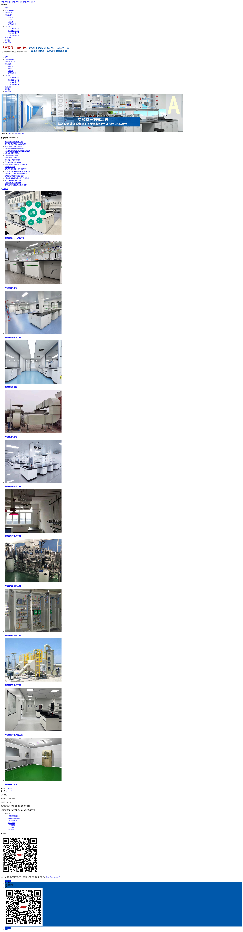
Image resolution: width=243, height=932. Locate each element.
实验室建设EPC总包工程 (14, 238)
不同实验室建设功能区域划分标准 (16, 164)
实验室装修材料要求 (11, 155)
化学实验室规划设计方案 (13, 180)
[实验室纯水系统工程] (33, 582)
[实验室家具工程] (33, 284)
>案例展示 (11, 825)
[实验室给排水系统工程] (33, 731)
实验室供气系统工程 (13, 536)
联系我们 (8, 42)
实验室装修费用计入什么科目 (14, 148)
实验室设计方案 (10, 167)
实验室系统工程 (10, 12)
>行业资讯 (11, 823)
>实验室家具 (12, 820)
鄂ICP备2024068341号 (53, 877)
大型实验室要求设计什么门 (14, 142)
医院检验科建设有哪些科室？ (14, 176)
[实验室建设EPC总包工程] (33, 234)
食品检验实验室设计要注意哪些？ (16, 169)
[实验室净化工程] (33, 780)
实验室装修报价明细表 (12, 153)
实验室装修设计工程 (13, 338)
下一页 (10, 788)
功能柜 (10, 22)
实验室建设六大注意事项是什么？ (16, 173)
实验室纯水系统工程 (13, 586)
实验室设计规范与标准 (12, 160)
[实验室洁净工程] (33, 383)
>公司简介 (11, 827)
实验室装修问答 (13, 31)
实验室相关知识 (13, 35)
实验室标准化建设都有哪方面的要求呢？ (18, 171)
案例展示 (8, 38)
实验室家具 (8, 15)
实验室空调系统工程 (13, 486)
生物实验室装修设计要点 (13, 183)
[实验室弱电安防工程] (33, 631)
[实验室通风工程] (33, 433)
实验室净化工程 (11, 785)
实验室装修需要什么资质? (13, 146)
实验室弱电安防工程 (13, 636)
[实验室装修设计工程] (33, 333)
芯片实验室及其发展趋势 (13, 162)
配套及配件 (12, 24)
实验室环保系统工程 (13, 685)
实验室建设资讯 (13, 33)
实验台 (10, 17)
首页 (6, 8)
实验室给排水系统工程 (14, 735)
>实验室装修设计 (14, 816)
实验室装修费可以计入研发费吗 (15, 144)
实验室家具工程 (11, 288)
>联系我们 (11, 829)
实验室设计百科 (13, 28)
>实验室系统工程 (14, 818)
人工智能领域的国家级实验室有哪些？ (17, 151)
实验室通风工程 (11, 437)
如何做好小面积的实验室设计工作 (16, 185)
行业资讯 (8, 26)
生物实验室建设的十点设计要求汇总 (17, 178)
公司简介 (8, 40)
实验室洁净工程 (11, 387)
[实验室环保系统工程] (33, 681)
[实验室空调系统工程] (33, 482)
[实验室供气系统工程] (33, 532)
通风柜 (10, 19)
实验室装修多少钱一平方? (13, 158)
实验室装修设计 (10, 10)
